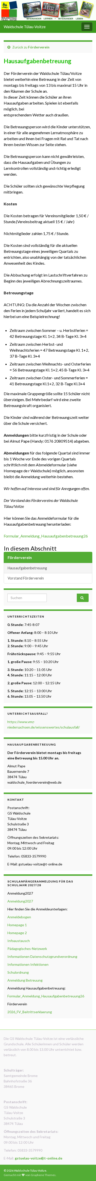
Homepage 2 (17, 933)
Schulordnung (18, 972)
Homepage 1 (17, 925)
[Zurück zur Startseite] (48, 10)
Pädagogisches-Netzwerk (27, 948)
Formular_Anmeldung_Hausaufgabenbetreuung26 (46, 536)
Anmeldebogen (19, 917)
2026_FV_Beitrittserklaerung (29, 1012)
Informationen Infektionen (27, 964)
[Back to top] (85, 1170)
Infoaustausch (18, 941)
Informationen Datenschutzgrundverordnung (42, 956)
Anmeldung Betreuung (25, 980)
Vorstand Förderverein (26, 578)
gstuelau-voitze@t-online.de (38, 1158)
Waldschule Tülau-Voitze (25, 26)
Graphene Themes (43, 1175)
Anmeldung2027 (20, 901)
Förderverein (38, 47)
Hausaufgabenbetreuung (27, 568)
